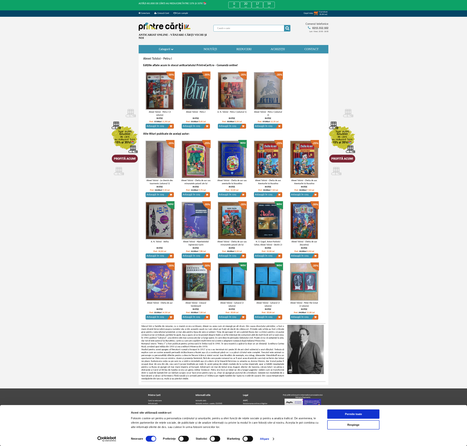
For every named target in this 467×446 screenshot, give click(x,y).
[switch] (183, 439)
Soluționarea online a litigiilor (255, 404)
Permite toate (353, 414)
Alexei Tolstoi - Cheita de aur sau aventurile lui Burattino (232, 182)
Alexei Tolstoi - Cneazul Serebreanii (196, 304)
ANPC (245, 401)
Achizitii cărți (201, 401)
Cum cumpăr (182, 13)
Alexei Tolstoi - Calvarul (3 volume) (232, 304)
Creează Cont (163, 13)
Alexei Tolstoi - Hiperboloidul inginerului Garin (196, 243)
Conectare (145, 13)
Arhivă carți (153, 404)
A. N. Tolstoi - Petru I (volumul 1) (232, 112)
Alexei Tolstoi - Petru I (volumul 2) (268, 113)
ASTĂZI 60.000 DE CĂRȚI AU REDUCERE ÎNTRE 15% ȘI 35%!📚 (173, 3)
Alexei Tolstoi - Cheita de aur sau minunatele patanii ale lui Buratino (196, 183)
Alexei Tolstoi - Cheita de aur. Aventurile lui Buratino (268, 182)
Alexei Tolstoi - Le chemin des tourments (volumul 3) (159, 182)
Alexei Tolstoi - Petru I (196, 112)
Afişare (264, 438)
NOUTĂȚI (210, 49)
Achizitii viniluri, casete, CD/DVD (209, 404)
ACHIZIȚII (278, 49)
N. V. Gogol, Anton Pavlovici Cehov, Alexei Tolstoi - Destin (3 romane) (268, 245)
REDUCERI (244, 49)
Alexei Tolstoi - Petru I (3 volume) (160, 113)
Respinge (353, 424)
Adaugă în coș (155, 126)
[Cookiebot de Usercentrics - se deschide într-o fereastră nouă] (107, 439)
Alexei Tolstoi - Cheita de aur (160, 303)
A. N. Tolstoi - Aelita (160, 242)
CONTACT (311, 49)
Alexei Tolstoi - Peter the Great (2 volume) (304, 304)
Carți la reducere (155, 401)
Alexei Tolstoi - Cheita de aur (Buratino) (304, 243)
